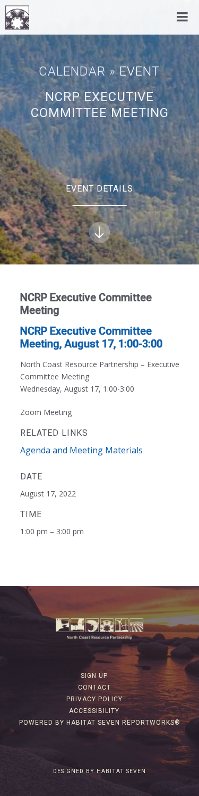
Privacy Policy (94, 699)
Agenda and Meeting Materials (81, 450)
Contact (94, 687)
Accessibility (94, 711)
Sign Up (94, 675)
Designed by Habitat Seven (99, 771)
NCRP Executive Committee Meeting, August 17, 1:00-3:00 (91, 337)
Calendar (72, 71)
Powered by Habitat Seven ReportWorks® (99, 722)
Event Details (99, 189)
